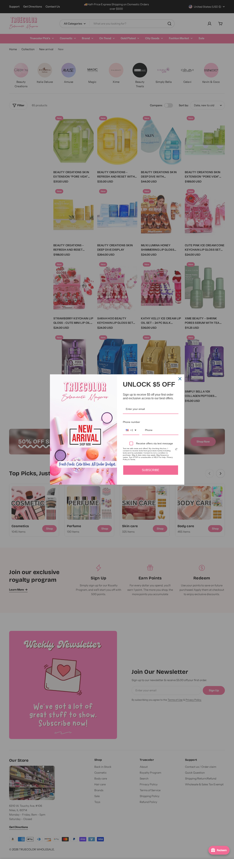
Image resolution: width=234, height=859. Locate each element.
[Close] (180, 378)
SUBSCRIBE (150, 470)
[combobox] (131, 430)
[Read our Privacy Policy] (176, 449)
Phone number (131, 422)
